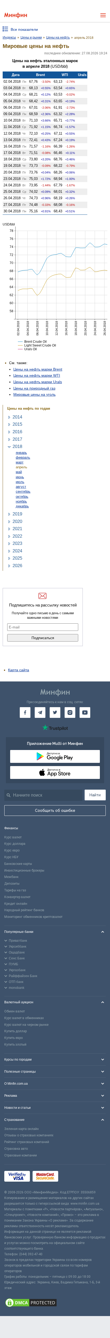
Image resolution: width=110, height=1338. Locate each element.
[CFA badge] (73, 1177)
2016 (17, 431)
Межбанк (11, 877)
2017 (17, 439)
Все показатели (24, 29)
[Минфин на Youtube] (85, 712)
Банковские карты (18, 864)
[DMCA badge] (55, 1303)
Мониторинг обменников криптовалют (33, 917)
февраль (23, 457)
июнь (20, 477)
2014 (17, 417)
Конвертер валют (17, 897)
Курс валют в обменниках (24, 1018)
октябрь (22, 497)
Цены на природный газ (34, 388)
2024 (17, 550)
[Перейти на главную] (15, 15)
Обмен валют (14, 1011)
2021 (17, 528)
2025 (17, 558)
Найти (95, 795)
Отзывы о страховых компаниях (28, 1135)
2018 (17, 446)
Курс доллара (14, 844)
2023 (17, 543)
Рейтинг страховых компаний (26, 1142)
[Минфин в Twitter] (55, 712)
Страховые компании (20, 1155)
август (21, 487)
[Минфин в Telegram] (40, 712)
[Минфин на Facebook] (25, 712)
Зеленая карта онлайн (21, 1129)
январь (21, 453)
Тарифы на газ (15, 890)
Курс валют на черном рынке (26, 1025)
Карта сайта (18, 670)
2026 (17, 565)
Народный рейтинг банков (24, 910)
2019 (17, 514)
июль (20, 482)
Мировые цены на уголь (34, 394)
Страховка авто (16, 1149)
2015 (17, 424)
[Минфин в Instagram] (70, 712)
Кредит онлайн (15, 904)
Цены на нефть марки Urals (37, 382)
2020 (17, 521)
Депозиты (11, 883)
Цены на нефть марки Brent (37, 369)
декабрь (22, 506)
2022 (17, 536)
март (19, 462)
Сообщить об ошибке (55, 810)
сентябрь (23, 491)
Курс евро (11, 850)
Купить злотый (15, 1044)
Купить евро (13, 1038)
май (19, 472)
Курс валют (13, 837)
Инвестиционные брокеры (24, 870)
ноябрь (21, 501)
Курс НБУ (11, 857)
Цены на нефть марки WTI (36, 375)
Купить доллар (15, 1031)
